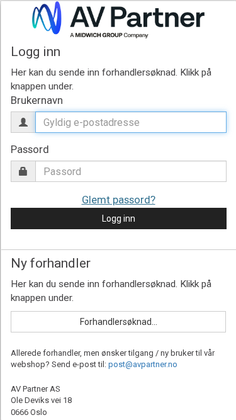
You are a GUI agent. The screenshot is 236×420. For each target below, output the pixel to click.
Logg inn (118, 218)
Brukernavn (36, 100)
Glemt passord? (118, 199)
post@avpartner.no (142, 364)
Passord (29, 149)
